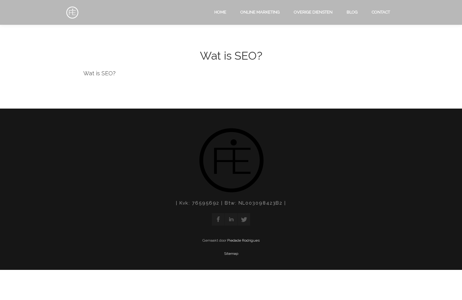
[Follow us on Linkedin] (231, 219)
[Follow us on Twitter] (244, 219)
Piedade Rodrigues (243, 240)
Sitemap (231, 253)
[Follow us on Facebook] (218, 219)
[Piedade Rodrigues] (70, 13)
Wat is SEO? (231, 55)
